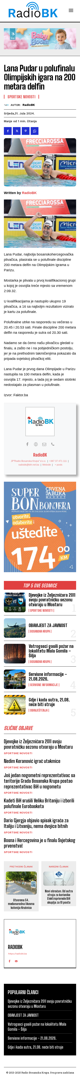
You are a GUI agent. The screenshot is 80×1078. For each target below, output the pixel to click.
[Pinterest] (26, 131)
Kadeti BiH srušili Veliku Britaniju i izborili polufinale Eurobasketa (39, 803)
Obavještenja (39, 710)
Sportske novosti (41, 610)
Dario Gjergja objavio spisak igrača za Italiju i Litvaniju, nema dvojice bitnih (36, 823)
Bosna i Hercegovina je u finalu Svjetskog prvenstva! (39, 843)
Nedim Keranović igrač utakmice (32, 761)
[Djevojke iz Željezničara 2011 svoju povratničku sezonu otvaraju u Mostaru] (15, 602)
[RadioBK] (7, 105)
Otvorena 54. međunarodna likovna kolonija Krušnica (21, 903)
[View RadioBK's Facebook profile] (27, 444)
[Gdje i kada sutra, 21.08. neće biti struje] (15, 704)
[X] (17, 131)
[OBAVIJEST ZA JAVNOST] (15, 628)
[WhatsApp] (34, 131)
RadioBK (29, 105)
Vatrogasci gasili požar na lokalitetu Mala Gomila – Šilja (51, 651)
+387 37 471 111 (58, 461)
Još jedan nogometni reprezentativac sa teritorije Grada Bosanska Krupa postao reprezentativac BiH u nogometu (39, 780)
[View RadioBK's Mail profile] (44, 444)
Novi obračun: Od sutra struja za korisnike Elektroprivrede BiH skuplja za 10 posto (59, 896)
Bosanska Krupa (40, 631)
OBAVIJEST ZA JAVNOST (48, 625)
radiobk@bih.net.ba (28, 464)
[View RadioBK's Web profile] (35, 444)
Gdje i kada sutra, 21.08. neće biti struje (49, 702)
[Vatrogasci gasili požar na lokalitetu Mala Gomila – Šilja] (15, 653)
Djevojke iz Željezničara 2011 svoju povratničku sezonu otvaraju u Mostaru (52, 599)
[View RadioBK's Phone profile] (53, 444)
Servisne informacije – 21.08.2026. (48, 677)
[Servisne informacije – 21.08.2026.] (15, 679)
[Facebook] (8, 131)
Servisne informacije (44, 684)
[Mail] (16, 960)
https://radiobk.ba (17, 953)
